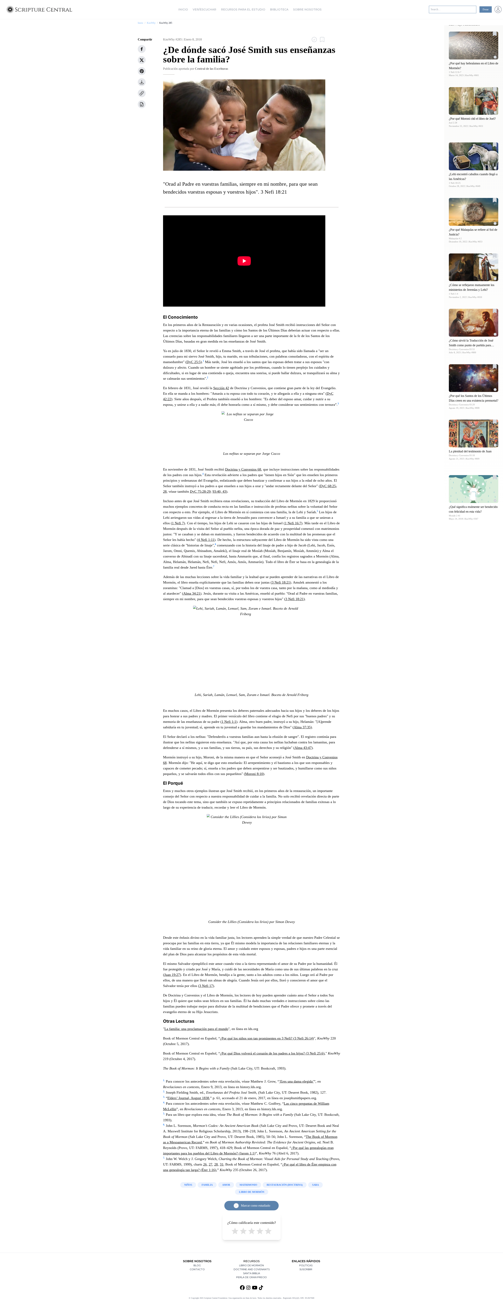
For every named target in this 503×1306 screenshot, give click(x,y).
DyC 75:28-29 (200, 491)
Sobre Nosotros (307, 9)
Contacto (197, 1269)
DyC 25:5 (194, 362)
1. (164, 1080)
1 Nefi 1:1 (229, 722)
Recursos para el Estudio (243, 9)
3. (164, 1097)
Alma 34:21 (191, 593)
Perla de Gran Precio (251, 1277)
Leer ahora (474, 45)
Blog (197, 1265)
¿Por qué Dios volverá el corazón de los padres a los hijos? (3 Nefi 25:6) (272, 1053)
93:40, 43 (219, 491)
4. (164, 1102)
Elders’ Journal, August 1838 (188, 1098)
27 (210, 1164)
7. (164, 1157)
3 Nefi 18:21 (281, 582)
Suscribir (305, 1269)
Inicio (183, 9)
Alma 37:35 (302, 727)
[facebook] (142, 49)
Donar (486, 9)
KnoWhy (151, 23)
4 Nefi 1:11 (206, 540)
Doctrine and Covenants (252, 1269)
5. (164, 1113)
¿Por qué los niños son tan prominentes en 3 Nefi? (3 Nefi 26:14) (267, 1038)
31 (221, 1164)
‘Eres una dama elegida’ (296, 1081)
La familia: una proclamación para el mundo (196, 1029)
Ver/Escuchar (204, 9)
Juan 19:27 (172, 975)
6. (164, 1124)
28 (216, 1164)
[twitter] (142, 60)
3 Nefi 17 (206, 986)
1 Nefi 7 (178, 523)
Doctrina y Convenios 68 (243, 469)
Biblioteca (279, 9)
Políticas (305, 1265)
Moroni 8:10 (254, 774)
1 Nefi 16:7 (293, 523)
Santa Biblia (251, 1273)
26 (205, 1164)
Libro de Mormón (251, 1265)
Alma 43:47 (302, 748)
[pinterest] (142, 71)
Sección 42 (221, 388)
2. (164, 1091)
